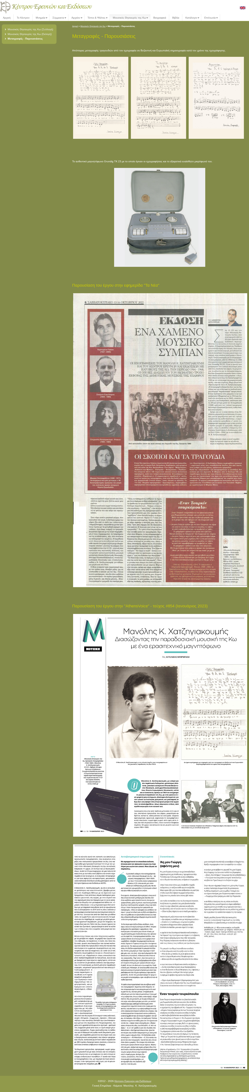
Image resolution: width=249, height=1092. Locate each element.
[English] (242, 8)
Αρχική (7, 17)
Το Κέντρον (23, 17)
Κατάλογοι (189, 18)
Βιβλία (175, 17)
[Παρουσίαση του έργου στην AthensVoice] (160, 836)
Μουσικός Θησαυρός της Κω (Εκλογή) (30, 34)
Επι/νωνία (208, 18)
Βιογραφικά (159, 17)
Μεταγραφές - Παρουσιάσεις (25, 38)
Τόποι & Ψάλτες (95, 18)
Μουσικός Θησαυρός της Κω (128, 18)
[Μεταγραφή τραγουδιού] (101, 138)
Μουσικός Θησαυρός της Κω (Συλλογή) (30, 29)
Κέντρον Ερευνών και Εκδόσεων (132, 1081)
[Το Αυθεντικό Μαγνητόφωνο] (159, 266)
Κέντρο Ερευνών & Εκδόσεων (47, 7)
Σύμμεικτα (57, 18)
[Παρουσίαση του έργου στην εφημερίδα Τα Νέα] (160, 587)
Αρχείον (74, 18)
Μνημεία (39, 18)
